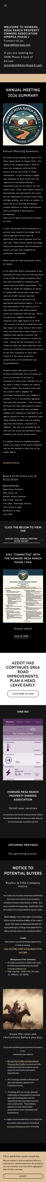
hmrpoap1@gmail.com (16, 968)
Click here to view (23, 694)
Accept (23, 1176)
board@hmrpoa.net (17, 44)
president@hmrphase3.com (23, 65)
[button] (6, 5)
